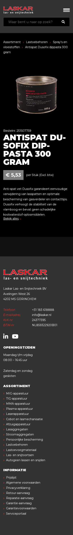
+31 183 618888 (43, 310)
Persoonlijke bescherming (24, 439)
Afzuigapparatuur (18, 424)
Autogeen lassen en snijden (25, 460)
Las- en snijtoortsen (20, 455)
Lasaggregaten (17, 429)
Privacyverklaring (18, 488)
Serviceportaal (16, 513)
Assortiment (12, 42)
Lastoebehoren (37, 42)
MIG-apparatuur (17, 393)
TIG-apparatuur (16, 398)
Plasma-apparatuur (19, 409)
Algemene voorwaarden (23, 482)
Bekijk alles (11, 218)
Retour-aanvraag (18, 493)
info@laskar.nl (41, 315)
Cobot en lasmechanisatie (24, 419)
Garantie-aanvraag (19, 503)
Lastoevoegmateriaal (21, 450)
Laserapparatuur (17, 414)
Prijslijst (11, 477)
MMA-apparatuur (18, 403)
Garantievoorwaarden (21, 508)
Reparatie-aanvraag (19, 498)
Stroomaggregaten (20, 434)
